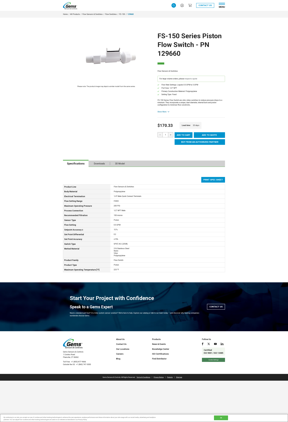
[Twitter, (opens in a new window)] (208, 344)
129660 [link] (130, 14)
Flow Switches (111, 14)
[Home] (73, 343)
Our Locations (122, 349)
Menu (222, 7)
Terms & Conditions (143, 377)
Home (65, 14)
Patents (170, 377)
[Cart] (190, 5)
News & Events (159, 344)
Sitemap (179, 377)
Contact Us (205, 5)
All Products (75, 14)
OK (221, 418)
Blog (118, 359)
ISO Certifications (160, 354)
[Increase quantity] (170, 134)
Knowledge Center (160, 349)
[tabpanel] (144, 224)
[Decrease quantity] (160, 134)
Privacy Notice (159, 377)
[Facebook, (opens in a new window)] (202, 344)
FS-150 (122, 14)
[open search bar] (173, 5)
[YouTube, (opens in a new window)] (215, 344)
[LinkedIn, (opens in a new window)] (222, 344)
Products (156, 339)
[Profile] (182, 5)
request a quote (191, 79)
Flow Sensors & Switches (92, 14)
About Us (120, 339)
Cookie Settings (213, 360)
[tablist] (144, 164)
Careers (119, 354)
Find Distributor (159, 359)
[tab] (76, 164)
